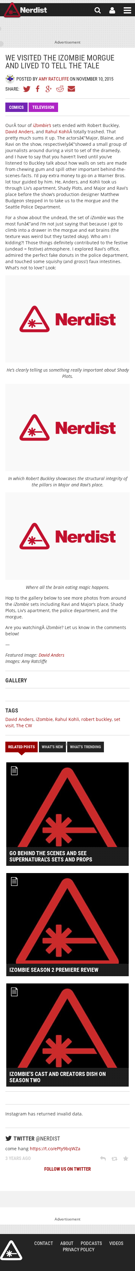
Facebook (38, 88)
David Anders (19, 132)
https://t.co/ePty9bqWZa (55, 1149)
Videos (116, 1243)
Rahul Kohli (57, 132)
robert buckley (96, 719)
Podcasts (91, 1243)
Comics (16, 107)
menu (127, 10)
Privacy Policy (78, 1249)
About (66, 1243)
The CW (24, 725)
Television (43, 107)
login (112, 10)
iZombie (44, 719)
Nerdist (25, 10)
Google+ (49, 88)
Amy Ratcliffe (54, 79)
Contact (43, 1243)
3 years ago (18, 1158)
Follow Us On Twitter (67, 1169)
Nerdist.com (11, 1250)
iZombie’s (42, 125)
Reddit (60, 88)
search (97, 10)
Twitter (27, 88)
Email (71, 88)
